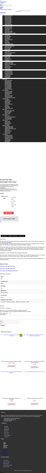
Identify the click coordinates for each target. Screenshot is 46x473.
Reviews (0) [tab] (21, 235)
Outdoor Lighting (6, 61)
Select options (12, 366)
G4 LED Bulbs (8, 23)
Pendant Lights (8, 36)
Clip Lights (7, 60)
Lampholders (7, 75)
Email (1, 322)
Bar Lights (7, 41)
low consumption (8, 242)
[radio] (14, 198)
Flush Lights (7, 38)
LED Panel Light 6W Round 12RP (7, 268)
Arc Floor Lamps (8, 53)
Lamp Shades (8, 76)
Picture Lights (8, 48)
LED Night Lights (8, 28)
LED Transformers (9, 72)
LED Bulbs (4, 14)
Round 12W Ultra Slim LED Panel (7, 266)
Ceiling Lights (5, 34)
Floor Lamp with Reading (10, 52)
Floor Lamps (5, 50)
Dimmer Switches (8, 70)
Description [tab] (4, 235)
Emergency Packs (9, 73)
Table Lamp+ (7, 56)
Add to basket (9, 213)
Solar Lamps (7, 68)
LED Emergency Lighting (10, 33)
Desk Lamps (7, 57)
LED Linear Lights (8, 30)
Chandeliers (7, 37)
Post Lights (7, 65)
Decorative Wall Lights (9, 46)
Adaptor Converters (9, 74)
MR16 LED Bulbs (8, 24)
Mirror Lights (7, 49)
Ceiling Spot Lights (9, 43)
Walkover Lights (8, 66)
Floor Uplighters (8, 54)
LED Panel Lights (8, 26)
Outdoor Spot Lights (9, 63)
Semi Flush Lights (8, 39)
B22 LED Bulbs (8, 18)
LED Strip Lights (8, 27)
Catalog (4, 443)
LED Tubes (7, 29)
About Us (5, 446)
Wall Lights (4, 45)
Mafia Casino (37, 416)
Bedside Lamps (8, 59)
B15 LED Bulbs (8, 19)
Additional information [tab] (12, 235)
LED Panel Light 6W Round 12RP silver (9, 270)
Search (1, 4)
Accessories (5, 69)
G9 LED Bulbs (8, 16)
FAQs (4, 444)
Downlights (7, 35)
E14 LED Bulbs (8, 20)
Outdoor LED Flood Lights (10, 64)
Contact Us (5, 447)
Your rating (3, 313)
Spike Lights (7, 67)
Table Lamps (5, 55)
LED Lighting (5, 25)
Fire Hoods (7, 77)
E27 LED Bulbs (8, 21)
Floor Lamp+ (7, 51)
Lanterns (7, 40)
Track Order (5, 445)
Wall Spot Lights (8, 47)
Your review (3, 314)
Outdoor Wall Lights (9, 62)
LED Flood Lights (8, 32)
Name (1, 321)
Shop (4, 442)
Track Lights (7, 42)
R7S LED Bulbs (8, 22)
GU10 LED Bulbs (8, 15)
